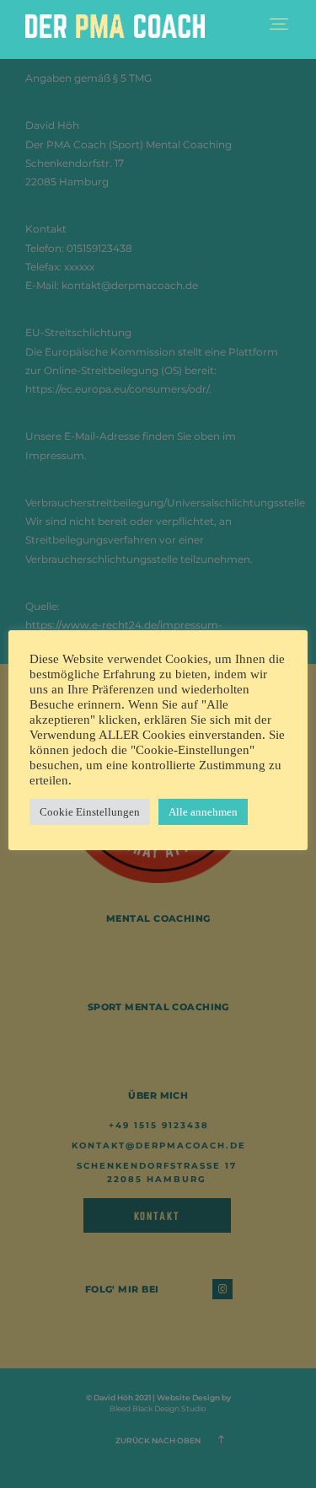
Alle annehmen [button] (203, 812)
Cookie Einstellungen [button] (90, 812)
